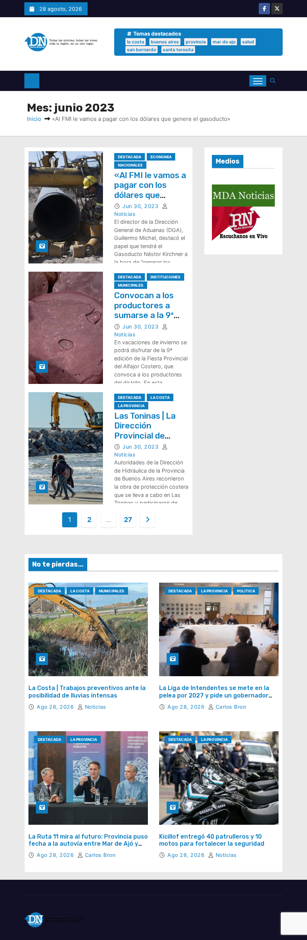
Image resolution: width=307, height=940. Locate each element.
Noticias (94, 707)
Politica (246, 591)
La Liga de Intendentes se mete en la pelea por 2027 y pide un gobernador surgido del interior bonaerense (214, 695)
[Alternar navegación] (257, 80)
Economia (161, 157)
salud (248, 42)
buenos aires (165, 42)
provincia (196, 42)
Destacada (129, 157)
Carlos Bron (230, 707)
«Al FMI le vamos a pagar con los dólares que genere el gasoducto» (150, 195)
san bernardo (141, 49)
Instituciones (165, 277)
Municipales (130, 285)
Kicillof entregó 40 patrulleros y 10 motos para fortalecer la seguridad (211, 840)
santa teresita (178, 49)
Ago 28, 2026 (56, 707)
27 (128, 520)
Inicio (34, 118)
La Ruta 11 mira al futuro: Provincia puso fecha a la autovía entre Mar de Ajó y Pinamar (88, 843)
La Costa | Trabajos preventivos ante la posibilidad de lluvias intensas (87, 691)
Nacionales (130, 165)
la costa (135, 42)
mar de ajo (224, 42)
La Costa (160, 397)
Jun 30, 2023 (141, 206)
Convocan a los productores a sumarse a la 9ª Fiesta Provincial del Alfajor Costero (151, 315)
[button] (274, 81)
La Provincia (131, 405)
